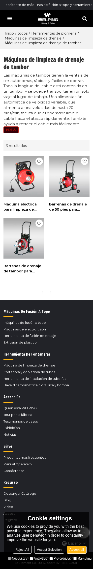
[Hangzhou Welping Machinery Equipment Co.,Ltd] (48, 18)
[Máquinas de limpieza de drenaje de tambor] (46, 129)
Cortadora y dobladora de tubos (29, 372)
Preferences (62, 558)
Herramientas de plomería (53, 33)
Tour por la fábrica (17, 415)
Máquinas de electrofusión (24, 329)
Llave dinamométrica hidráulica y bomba (36, 385)
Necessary (19, 558)
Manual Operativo (17, 464)
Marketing (84, 558)
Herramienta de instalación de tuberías (34, 379)
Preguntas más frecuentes (24, 457)
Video (8, 507)
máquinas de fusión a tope (24, 323)
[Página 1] (42, 292)
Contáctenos (13, 471)
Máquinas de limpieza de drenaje (33, 38)
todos (23, 33)
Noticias (9, 434)
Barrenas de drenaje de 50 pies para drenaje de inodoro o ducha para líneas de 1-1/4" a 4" (68, 207)
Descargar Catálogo (19, 493)
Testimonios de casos (20, 421)
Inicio (9, 33)
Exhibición (11, 428)
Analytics (40, 558)
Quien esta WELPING (20, 408)
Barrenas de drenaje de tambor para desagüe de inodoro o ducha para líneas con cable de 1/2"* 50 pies (22, 269)
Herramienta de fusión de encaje (29, 336)
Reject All (22, 549)
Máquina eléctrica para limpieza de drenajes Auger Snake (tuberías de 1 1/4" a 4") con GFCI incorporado (22, 207)
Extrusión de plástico (20, 342)
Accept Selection (49, 549)
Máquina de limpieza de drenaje (29, 365)
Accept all (76, 549)
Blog (7, 500)
